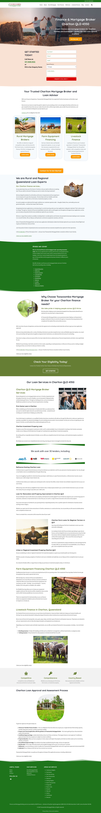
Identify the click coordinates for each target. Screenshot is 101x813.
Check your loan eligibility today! (24, 236)
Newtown (48, 778)
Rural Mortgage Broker (32, 770)
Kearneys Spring (50, 774)
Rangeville (48, 784)
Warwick (48, 797)
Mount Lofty (49, 787)
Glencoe (37, 280)
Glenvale (48, 791)
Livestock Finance (76, 5)
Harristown (49, 772)
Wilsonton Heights (39, 285)
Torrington (37, 276)
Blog (82, 5)
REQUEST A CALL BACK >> (61, 79)
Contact (87, 5)
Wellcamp (37, 271)
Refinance (67, 5)
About (45, 5)
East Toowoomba (50, 776)
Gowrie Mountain (39, 269)
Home (41, 5)
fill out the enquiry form (31, 350)
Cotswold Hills (38, 274)
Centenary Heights (50, 770)
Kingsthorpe (38, 278)
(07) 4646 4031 (90, 1)
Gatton (48, 793)
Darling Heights (50, 780)
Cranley (37, 282)
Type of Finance (50, 64)
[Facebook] (10, 779)
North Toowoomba (50, 782)
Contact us (24, 113)
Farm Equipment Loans (32, 771)
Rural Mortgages (52, 5)
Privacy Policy (46, 811)
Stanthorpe (49, 795)
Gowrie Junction (39, 272)
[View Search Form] (91, 5)
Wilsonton (37, 284)
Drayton (48, 789)
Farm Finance (61, 5)
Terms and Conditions (53, 811)
